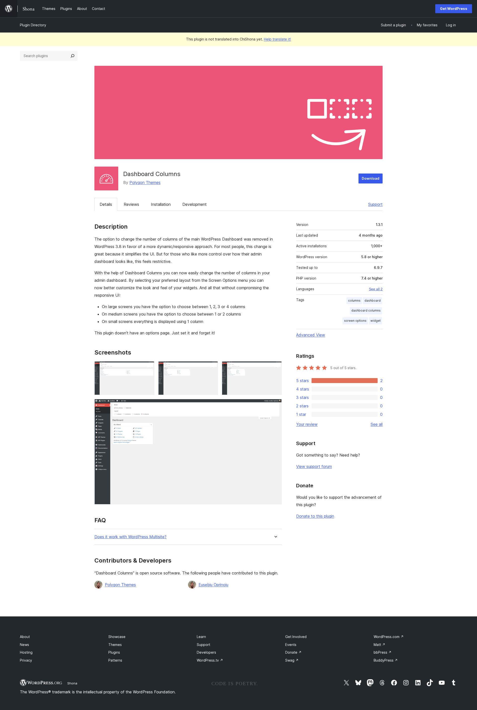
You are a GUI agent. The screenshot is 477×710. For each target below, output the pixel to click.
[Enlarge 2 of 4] (211, 367)
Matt (379, 644)
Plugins (114, 652)
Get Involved (296, 637)
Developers (206, 652)
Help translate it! (277, 39)
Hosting (26, 652)
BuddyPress (386, 660)
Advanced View (310, 334)
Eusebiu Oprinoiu (213, 584)
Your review (307, 424)
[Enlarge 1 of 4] (147, 367)
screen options (355, 320)
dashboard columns (366, 310)
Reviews (131, 204)
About (25, 637)
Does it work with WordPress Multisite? (130, 536)
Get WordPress (453, 8)
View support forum (314, 466)
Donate (293, 652)
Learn (201, 637)
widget (375, 320)
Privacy (26, 660)
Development (194, 204)
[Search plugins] (73, 56)
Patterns (115, 660)
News (24, 644)
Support (375, 204)
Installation (161, 204)
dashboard (372, 300)
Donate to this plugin (315, 516)
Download (370, 178)
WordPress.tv (210, 660)
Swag (292, 660)
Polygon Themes (144, 182)
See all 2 (376, 289)
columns (354, 300)
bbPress (383, 652)
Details (106, 204)
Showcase (116, 637)
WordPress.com (389, 637)
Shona (72, 683)
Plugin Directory (33, 25)
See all (377, 424)
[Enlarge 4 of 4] (275, 405)
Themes (115, 644)
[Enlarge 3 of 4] (275, 367)
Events (290, 644)
